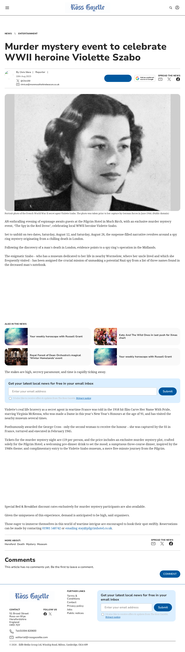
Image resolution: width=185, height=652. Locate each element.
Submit (168, 391)
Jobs (69, 609)
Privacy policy (75, 606)
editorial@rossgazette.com (32, 637)
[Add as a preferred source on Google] (145, 78)
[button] (7, 7)
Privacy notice (83, 398)
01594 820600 (28, 631)
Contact (71, 602)
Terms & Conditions (73, 597)
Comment (170, 574)
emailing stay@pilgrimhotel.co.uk (88, 528)
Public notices (75, 613)
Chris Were (25, 72)
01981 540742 (51, 528)
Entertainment (28, 33)
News (8, 33)
